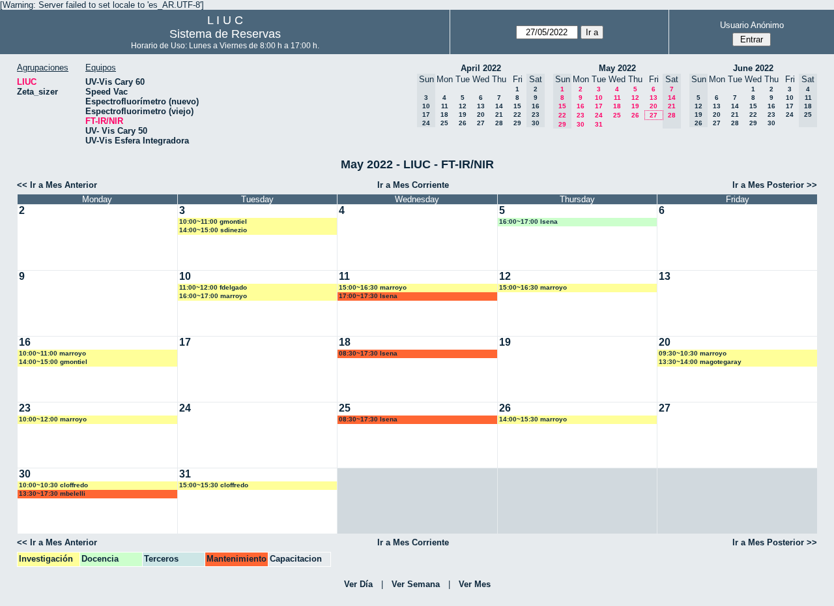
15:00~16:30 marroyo (373, 287)
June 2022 (753, 68)
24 (599, 115)
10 (599, 97)
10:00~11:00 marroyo (52, 353)
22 (517, 114)
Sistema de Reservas (225, 33)
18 (444, 114)
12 (463, 106)
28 (499, 123)
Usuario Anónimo (752, 25)
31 (599, 124)
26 (463, 123)
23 (580, 115)
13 (481, 106)
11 (444, 106)
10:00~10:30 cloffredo (53, 485)
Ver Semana (416, 584)
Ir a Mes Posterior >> (774, 185)
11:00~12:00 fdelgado (213, 287)
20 (481, 114)
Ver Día (358, 584)
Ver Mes (475, 584)
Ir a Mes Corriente (413, 185)
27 (481, 123)
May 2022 (617, 68)
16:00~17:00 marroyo (213, 295)
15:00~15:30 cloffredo (213, 485)
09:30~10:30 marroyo (692, 353)
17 (599, 106)
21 (499, 114)
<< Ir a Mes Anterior (57, 185)
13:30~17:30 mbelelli (52, 493)
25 (444, 123)
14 (499, 106)
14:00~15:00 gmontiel (53, 361)
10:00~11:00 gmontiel (213, 221)
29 (517, 123)
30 (580, 124)
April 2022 (481, 68)
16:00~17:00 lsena (528, 221)
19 (463, 114)
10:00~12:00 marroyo (53, 419)
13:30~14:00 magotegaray (700, 361)
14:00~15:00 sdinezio (213, 230)
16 (580, 106)
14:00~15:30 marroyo (533, 419)
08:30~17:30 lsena (368, 353)
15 (517, 106)
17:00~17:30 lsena (368, 295)
